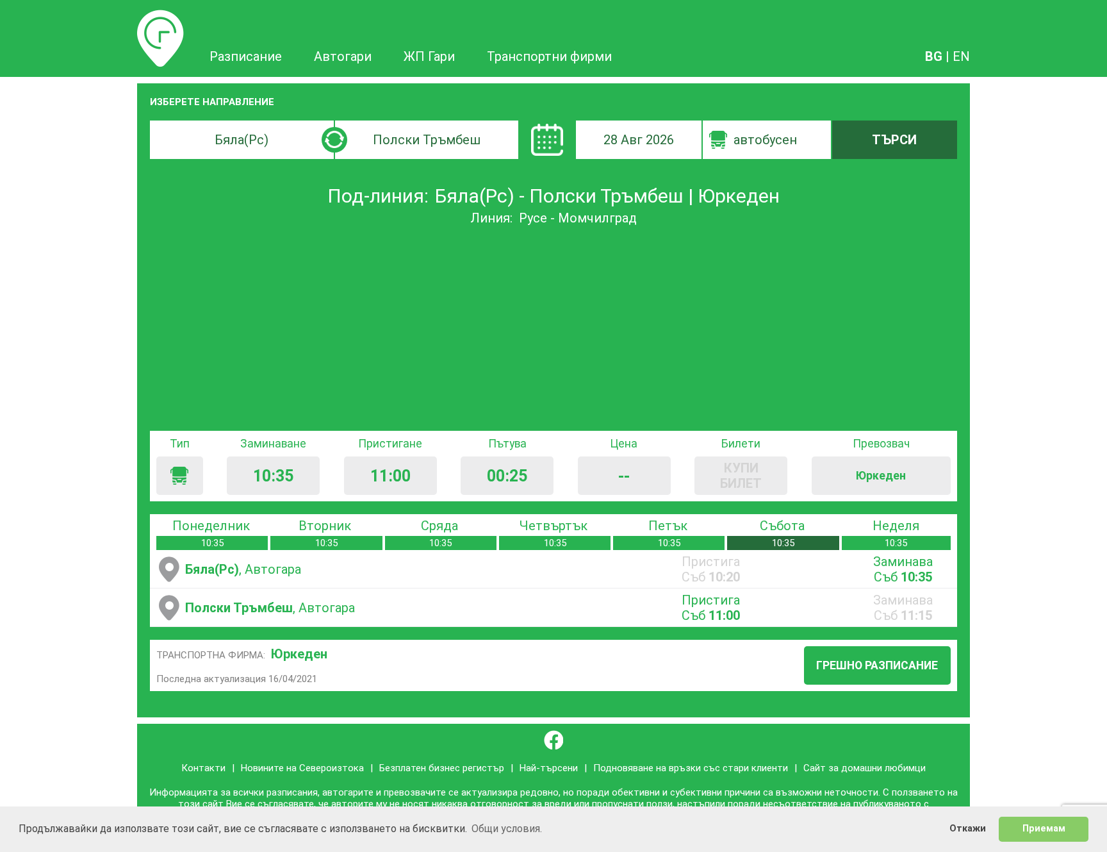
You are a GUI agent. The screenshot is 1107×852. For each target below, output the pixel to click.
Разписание (160, 17)
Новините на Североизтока (302, 768)
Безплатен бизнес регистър (441, 768)
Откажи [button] (967, 828)
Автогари (343, 56)
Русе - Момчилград (578, 218)
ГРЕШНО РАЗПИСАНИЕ (877, 665)
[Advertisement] (553, 328)
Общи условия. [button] (507, 829)
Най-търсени (549, 768)
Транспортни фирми (549, 56)
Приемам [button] (1043, 828)
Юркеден (299, 654)
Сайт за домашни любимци (864, 768)
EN (961, 56)
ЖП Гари (429, 56)
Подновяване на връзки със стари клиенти (690, 768)
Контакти (203, 768)
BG (933, 56)
